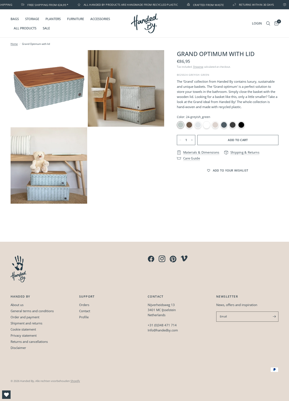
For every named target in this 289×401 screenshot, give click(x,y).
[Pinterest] (173, 259)
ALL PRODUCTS (25, 28)
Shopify (75, 381)
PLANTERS (53, 19)
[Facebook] (151, 258)
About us (17, 305)
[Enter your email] (274, 317)
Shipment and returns (26, 323)
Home (14, 44)
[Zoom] (78, 59)
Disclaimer (18, 348)
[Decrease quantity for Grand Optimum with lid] (180, 140)
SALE (46, 28)
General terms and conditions (32, 311)
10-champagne (215, 125)
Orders (84, 305)
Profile (84, 317)
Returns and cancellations (29, 341)
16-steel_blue (224, 125)
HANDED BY (20, 296)
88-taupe (189, 125)
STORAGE (32, 19)
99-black (241, 125)
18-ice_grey (198, 125)
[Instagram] (162, 258)
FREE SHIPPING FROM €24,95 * (43, 4)
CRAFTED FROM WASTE (203, 4)
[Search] (268, 23)
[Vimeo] (184, 258)
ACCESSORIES (100, 19)
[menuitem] (16, 18)
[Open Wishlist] (6, 394)
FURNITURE (75, 19)
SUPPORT (87, 296)
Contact (84, 311)
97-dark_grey (232, 125)
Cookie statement (23, 329)
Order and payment (25, 317)
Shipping (198, 67)
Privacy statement (24, 335)
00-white (206, 125)
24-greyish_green (180, 125)
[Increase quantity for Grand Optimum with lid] (192, 140)
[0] (275, 23)
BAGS (15, 19)
